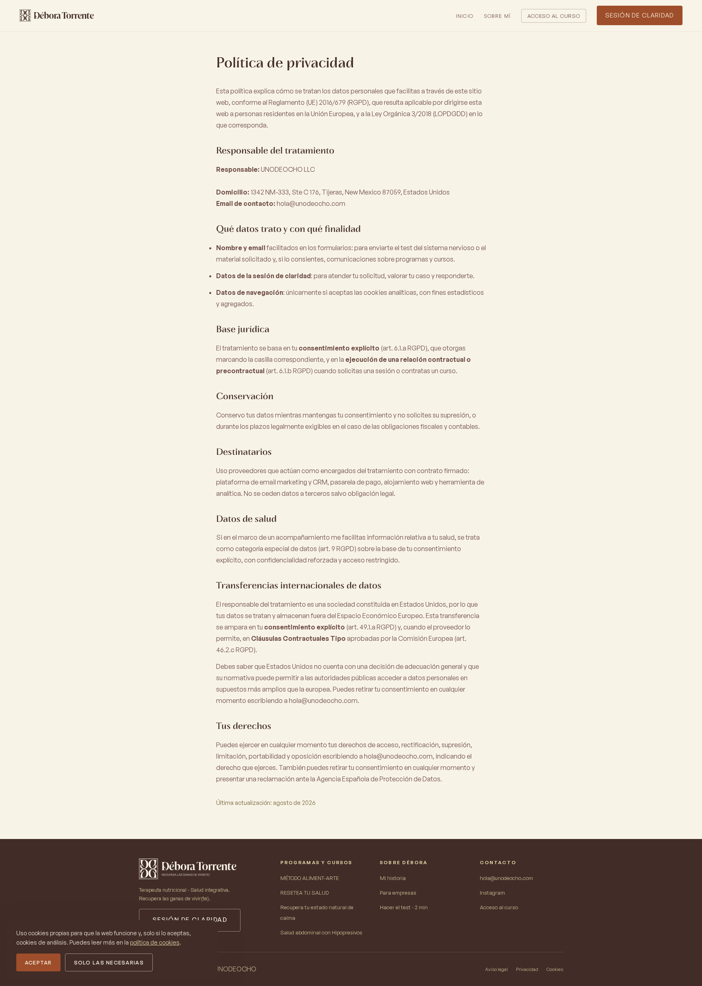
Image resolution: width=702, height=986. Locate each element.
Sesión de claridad (639, 15)
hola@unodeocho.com (311, 203)
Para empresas (398, 892)
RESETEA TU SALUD (304, 892)
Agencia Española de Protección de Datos (378, 779)
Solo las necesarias (109, 962)
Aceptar (38, 962)
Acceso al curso (553, 16)
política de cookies (155, 942)
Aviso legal (496, 969)
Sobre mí (497, 16)
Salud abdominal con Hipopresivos (321, 932)
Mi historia (393, 878)
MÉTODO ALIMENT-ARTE (309, 878)
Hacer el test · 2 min (404, 907)
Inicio (464, 16)
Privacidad (527, 969)
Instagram (492, 892)
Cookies (554, 969)
